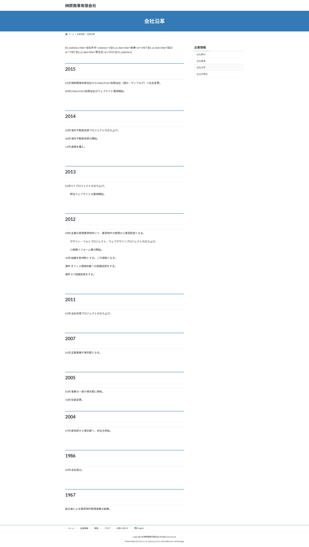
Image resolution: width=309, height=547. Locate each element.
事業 (96, 528)
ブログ (107, 528)
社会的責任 (202, 74)
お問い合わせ (122, 528)
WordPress (140, 541)
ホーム (71, 528)
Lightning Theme (155, 541)
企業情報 (200, 47)
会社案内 (201, 54)
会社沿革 (201, 67)
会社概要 (201, 61)
